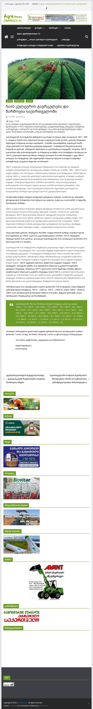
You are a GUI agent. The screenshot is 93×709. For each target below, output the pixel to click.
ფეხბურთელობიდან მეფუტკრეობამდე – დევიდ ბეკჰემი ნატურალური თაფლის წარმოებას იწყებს (25, 379)
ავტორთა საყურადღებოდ (68, 45)
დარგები (38, 28)
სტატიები (29, 101)
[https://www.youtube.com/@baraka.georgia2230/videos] (21, 422)
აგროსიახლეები (24, 28)
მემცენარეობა (19, 101)
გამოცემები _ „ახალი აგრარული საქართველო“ (37, 39)
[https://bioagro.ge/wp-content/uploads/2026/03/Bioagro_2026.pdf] (21, 399)
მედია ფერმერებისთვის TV (28, 34)
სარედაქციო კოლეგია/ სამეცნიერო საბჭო (35, 45)
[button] (43, 28)
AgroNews (21, 117)
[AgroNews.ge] (6, 37)
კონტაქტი (66, 39)
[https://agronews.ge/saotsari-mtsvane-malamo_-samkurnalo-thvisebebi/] (21, 537)
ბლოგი (68, 28)
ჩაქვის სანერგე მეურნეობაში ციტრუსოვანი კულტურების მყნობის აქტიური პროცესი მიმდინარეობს (63, 5)
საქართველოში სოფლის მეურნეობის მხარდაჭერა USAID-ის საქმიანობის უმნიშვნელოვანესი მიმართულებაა (68, 379)
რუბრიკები (53, 28)
